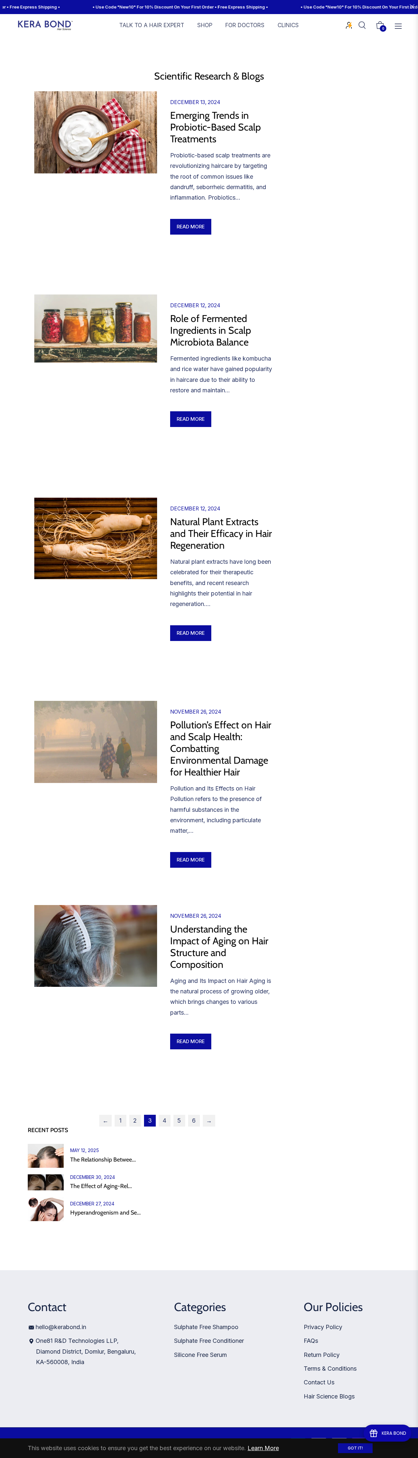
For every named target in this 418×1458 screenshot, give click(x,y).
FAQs (311, 1340)
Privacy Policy (323, 1327)
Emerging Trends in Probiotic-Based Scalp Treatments (215, 127)
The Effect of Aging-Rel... (101, 1186)
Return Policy (322, 1354)
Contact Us (319, 1382)
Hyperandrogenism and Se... (105, 1212)
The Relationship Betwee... (103, 1159)
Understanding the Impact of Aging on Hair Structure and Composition (219, 946)
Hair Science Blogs (329, 1396)
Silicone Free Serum (200, 1354)
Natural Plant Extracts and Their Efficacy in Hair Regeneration (221, 533)
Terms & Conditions (330, 1368)
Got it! (355, 1448)
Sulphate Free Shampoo (206, 1327)
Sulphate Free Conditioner (209, 1340)
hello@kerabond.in (61, 1327)
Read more (191, 226)
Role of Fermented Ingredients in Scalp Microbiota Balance (210, 330)
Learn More (263, 1448)
